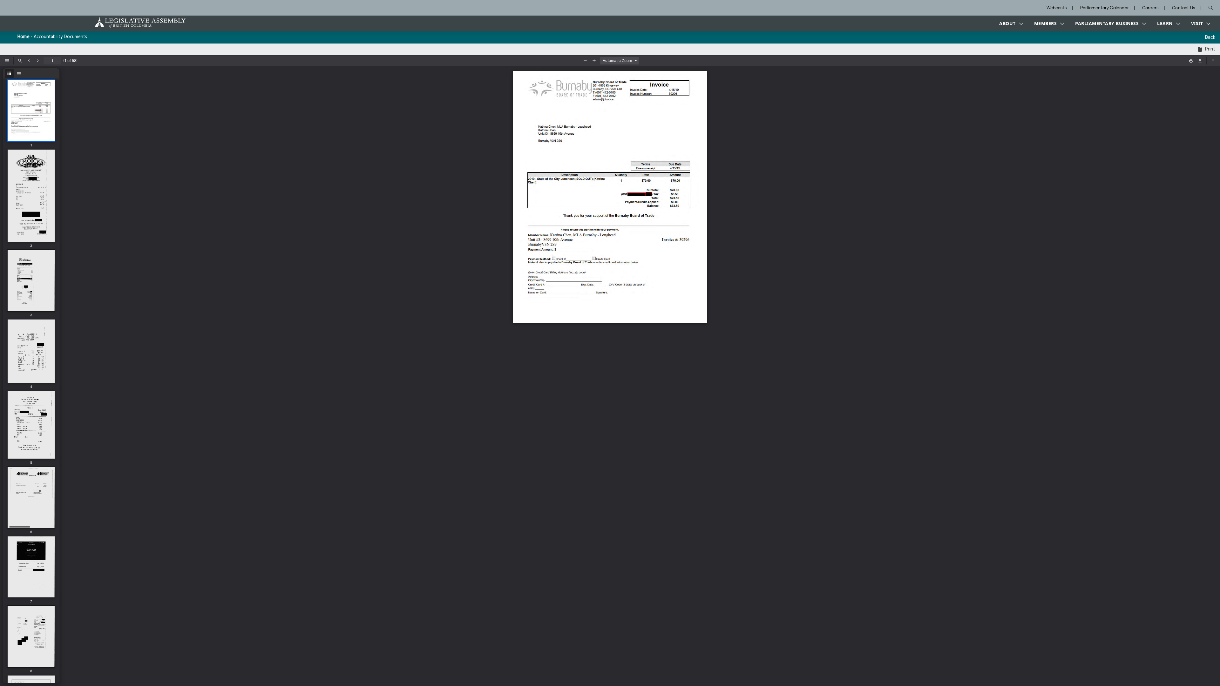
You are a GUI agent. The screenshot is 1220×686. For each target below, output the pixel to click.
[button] (1010, 23)
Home (23, 37)
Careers (1150, 8)
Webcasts (1057, 8)
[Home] (120, 22)
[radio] (9, 73)
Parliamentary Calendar (1104, 8)
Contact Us (1183, 8)
